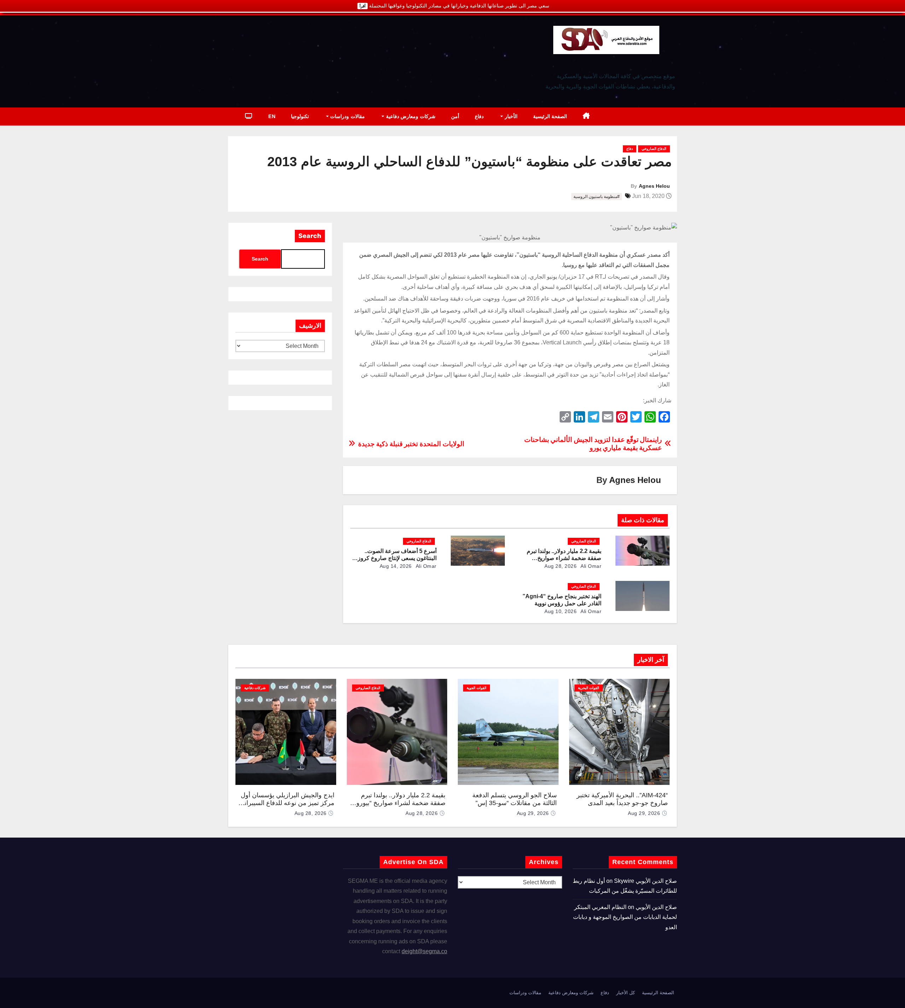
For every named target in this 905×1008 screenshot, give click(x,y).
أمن (455, 116)
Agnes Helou (654, 186)
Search (309, 236)
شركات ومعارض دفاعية (410, 116)
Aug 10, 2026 (560, 611)
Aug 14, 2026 (396, 566)
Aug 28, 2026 (560, 566)
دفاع (479, 116)
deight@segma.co (424, 951)
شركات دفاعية (254, 688)
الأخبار (510, 116)
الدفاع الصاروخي (654, 149)
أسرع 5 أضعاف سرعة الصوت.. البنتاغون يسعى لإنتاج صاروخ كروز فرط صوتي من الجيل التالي (397, 558)
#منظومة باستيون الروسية (596, 196)
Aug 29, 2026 (644, 813)
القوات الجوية (476, 688)
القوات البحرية (588, 688)
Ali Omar (590, 566)
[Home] (586, 116)
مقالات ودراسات (347, 116)
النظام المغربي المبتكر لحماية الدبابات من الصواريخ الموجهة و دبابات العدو (625, 917)
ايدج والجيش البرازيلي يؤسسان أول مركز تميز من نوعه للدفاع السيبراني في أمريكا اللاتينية (286, 803)
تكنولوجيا (300, 116)
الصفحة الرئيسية (550, 116)
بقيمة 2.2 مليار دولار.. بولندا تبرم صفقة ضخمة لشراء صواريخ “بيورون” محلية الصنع (564, 558)
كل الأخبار (625, 992)
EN (271, 116)
